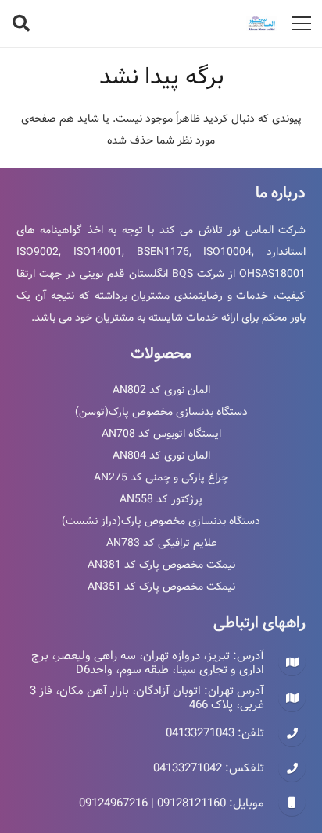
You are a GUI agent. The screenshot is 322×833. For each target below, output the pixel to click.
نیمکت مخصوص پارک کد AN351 (161, 586)
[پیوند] (261, 23)
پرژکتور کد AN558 (161, 499)
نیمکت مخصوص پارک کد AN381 (161, 564)
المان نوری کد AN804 (161, 455)
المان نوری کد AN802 (161, 390)
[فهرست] (302, 23)
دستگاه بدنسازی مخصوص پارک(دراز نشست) (161, 521)
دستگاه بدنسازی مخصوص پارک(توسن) (161, 411)
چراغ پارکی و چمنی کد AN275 (161, 477)
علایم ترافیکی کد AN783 (161, 542)
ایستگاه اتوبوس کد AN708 (161, 433)
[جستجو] (21, 23)
